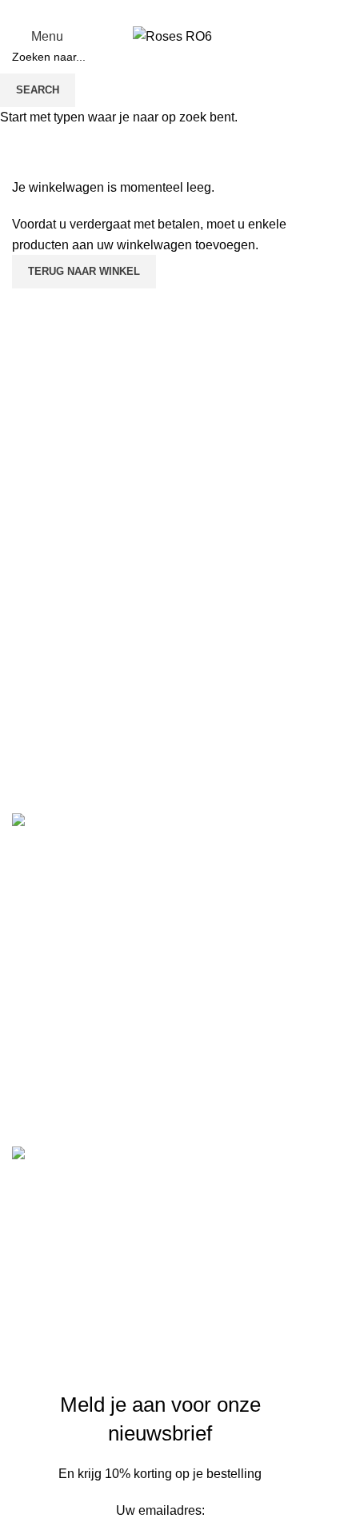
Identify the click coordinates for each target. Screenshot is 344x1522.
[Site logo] (172, 35)
